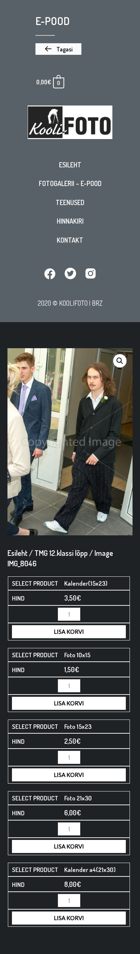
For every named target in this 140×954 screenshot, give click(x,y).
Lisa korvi (69, 631)
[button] (58, 49)
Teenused (70, 202)
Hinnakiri (70, 221)
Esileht (70, 165)
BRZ (97, 303)
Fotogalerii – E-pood (70, 183)
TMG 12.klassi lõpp (61, 553)
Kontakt (70, 240)
